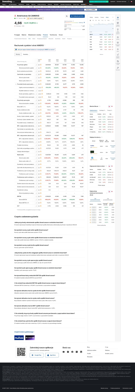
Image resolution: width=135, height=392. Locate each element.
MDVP (91, 34)
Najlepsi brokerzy (95, 137)
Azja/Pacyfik (69, 6)
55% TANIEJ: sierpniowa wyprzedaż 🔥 (99, 1)
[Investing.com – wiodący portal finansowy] (8, 1)
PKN (91, 47)
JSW (91, 37)
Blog (88, 347)
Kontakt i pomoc (109, 353)
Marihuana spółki (80, 6)
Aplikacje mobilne (91, 350)
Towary (102, 17)
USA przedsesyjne (17, 6)
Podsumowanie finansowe (20, 38)
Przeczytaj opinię (112, 146)
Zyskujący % (102, 110)
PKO (91, 42)
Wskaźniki (51, 38)
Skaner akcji (76, 4)
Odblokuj (81, 22)
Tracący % (109, 110)
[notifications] (129, 1)
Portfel (89, 353)
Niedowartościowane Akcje (91, 6)
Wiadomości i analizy (34, 35)
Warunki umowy (104, 388)
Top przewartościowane (107, 199)
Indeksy (96, 17)
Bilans (33, 38)
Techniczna (53, 35)
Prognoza (69, 38)
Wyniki (63, 38)
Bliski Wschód (62, 6)
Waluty (91, 17)
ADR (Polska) (45, 6)
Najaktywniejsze (93, 110)
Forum (61, 35)
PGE (91, 39)
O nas (106, 347)
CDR (91, 44)
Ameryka (51, 6)
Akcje (5, 6)
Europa (56, 6)
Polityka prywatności (115, 388)
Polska (10, 6)
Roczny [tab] (18, 54)
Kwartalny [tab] (25, 54)
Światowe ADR (38, 6)
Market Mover (94, 106)
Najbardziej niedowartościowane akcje (96, 193)
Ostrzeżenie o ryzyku (127, 388)
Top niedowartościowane (95, 199)
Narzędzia (89, 356)
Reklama (107, 350)
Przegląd (17, 35)
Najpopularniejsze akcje (97, 166)
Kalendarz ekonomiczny (65, 4)
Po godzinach (25, 6)
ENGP (91, 49)
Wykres (24, 35)
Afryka (74, 6)
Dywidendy (57, 38)
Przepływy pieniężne (42, 38)
